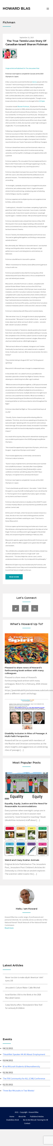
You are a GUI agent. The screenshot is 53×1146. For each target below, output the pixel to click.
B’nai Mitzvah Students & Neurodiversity (21, 1066)
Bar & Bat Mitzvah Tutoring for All (35, 1120)
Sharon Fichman (23, 106)
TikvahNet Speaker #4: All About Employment (24, 1054)
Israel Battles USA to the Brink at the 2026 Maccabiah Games (23, 996)
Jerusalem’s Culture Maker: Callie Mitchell (22, 987)
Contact (27, 1123)
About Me (22, 1116)
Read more (14, 577)
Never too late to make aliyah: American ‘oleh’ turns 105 (24, 979)
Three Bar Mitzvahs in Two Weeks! (18, 1090)
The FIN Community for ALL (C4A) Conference (24, 1078)
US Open (42, 101)
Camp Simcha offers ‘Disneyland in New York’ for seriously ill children (24, 1006)
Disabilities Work (12, 1120)
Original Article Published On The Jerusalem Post (22, 68)
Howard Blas (16, 8)
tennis (34, 82)
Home (12, 1116)
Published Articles (37, 1116)
